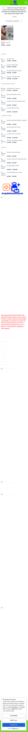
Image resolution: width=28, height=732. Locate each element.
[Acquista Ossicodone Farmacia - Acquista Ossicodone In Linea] (14, 2)
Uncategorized (5, 364)
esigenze (7, 328)
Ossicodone (4, 353)
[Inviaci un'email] (10, 332)
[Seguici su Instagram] (5, 332)
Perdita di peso (5, 356)
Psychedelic (4, 358)
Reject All (13, 720)
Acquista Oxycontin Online (5, 43)
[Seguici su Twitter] (8, 332)
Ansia (2, 344)
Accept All (13, 725)
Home (3, 8)
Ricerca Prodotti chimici (7, 361)
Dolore (3, 347)
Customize (13, 715)
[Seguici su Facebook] (2, 332)
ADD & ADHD (5, 341)
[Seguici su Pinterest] (13, 332)
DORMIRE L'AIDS (5, 350)
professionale (22, 319)
